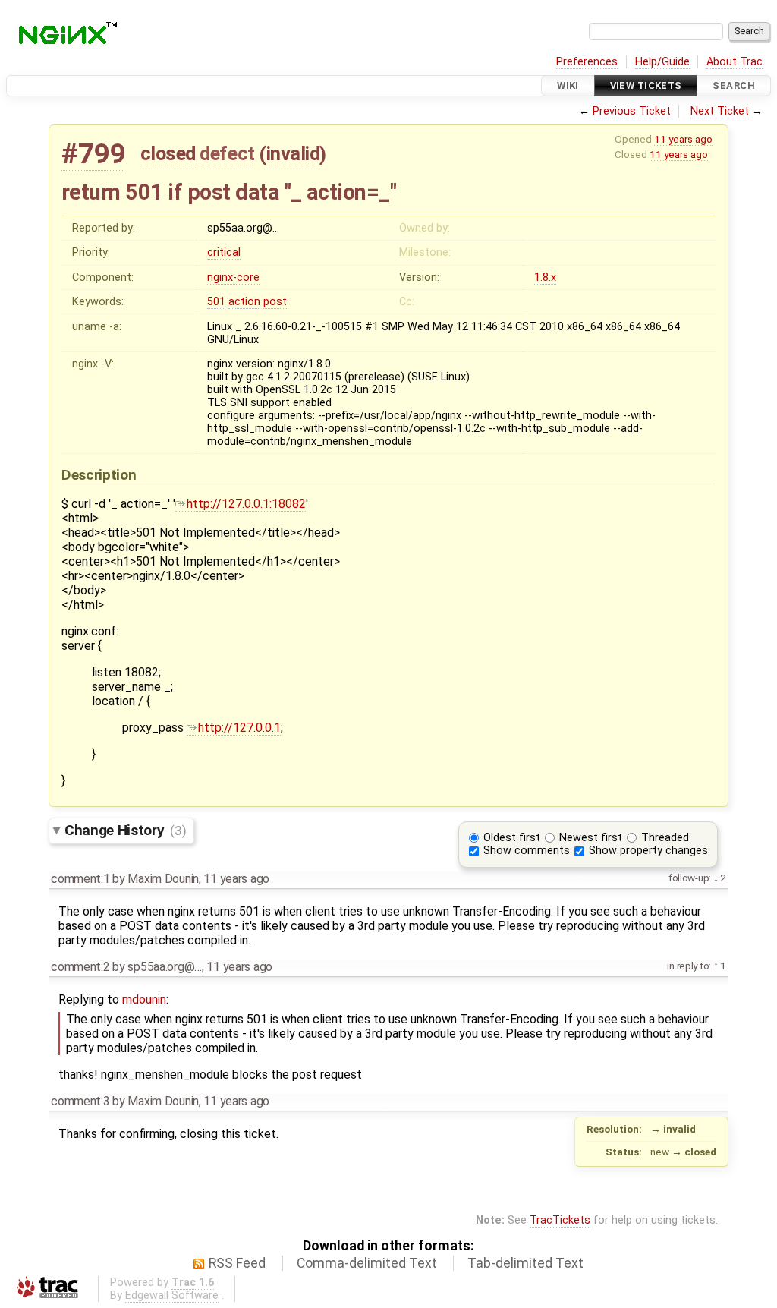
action (244, 301)
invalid (293, 153)
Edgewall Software (172, 1295)
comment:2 (80, 967)
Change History (125, 830)
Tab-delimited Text (525, 1263)
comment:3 (80, 1101)
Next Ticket (719, 111)
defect (227, 153)
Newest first (590, 837)
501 (216, 301)
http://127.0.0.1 (239, 727)
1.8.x (545, 277)
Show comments (526, 850)
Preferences (587, 61)
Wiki (568, 85)
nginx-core (233, 277)
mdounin (144, 999)
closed (168, 153)
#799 (92, 153)
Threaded (665, 837)
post (275, 301)
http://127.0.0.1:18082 (246, 503)
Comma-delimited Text (367, 1263)
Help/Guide (662, 61)
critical (224, 252)
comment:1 (80, 878)
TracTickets (560, 1220)
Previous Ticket (632, 111)
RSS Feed (237, 1263)
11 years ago (683, 139)
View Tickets (646, 85)
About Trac (734, 61)
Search (734, 85)
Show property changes (648, 850)
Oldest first (511, 837)
